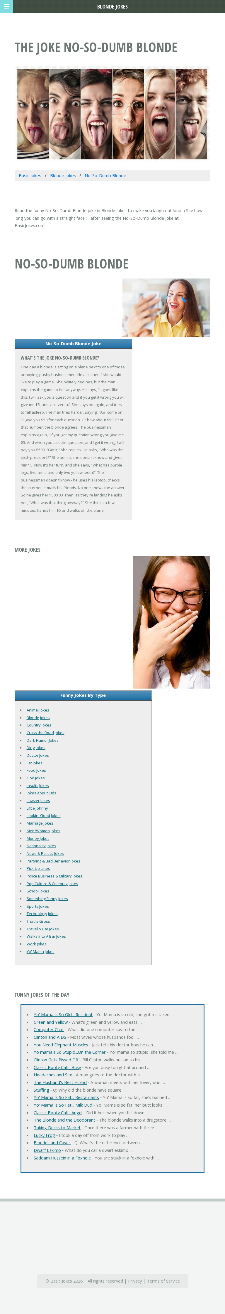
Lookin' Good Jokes (44, 815)
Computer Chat (49, 1029)
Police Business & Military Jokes (54, 876)
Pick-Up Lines (38, 868)
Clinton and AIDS (50, 1037)
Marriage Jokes (40, 823)
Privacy (135, 1281)
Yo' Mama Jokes (40, 951)
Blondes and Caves (52, 1142)
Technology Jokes (42, 913)
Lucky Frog (44, 1135)
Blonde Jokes (38, 717)
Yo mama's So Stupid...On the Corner (70, 1052)
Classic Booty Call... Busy (57, 1067)
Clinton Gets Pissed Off (56, 1060)
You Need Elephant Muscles (61, 1045)
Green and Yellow (51, 1022)
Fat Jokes (34, 763)
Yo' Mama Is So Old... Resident (63, 1014)
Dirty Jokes (36, 747)
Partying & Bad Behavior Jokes (53, 861)
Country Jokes (39, 725)
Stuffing (41, 1090)
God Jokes (36, 778)
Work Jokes (37, 944)
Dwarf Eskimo (47, 1150)
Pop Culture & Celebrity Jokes (52, 883)
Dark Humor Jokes (43, 740)
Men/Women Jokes (43, 830)
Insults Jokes (38, 785)
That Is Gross (38, 921)
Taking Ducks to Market (57, 1127)
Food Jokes (36, 770)
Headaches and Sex (53, 1075)
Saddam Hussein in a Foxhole (62, 1158)
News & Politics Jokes (45, 853)
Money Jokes (38, 838)
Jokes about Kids (41, 793)
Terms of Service (163, 1281)
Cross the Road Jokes (45, 732)
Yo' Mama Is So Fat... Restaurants (66, 1097)
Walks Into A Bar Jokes (46, 936)
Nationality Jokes (41, 845)
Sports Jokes (38, 906)
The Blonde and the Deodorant (64, 1120)
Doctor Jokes (38, 755)
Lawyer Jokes (38, 800)
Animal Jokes (38, 710)
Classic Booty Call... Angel (58, 1112)
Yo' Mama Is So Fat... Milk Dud (63, 1105)
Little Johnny (37, 808)
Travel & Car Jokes (43, 929)
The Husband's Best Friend (60, 1082)
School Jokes (38, 891)
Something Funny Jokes (47, 898)
